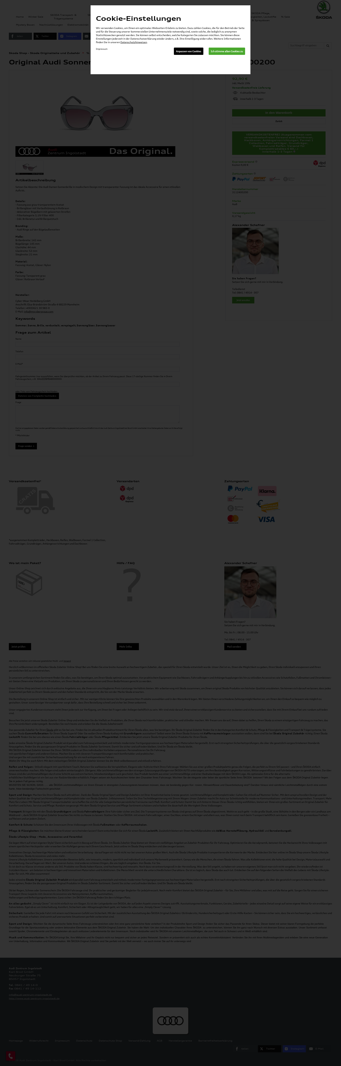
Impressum (101, 49)
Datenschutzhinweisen (133, 42)
